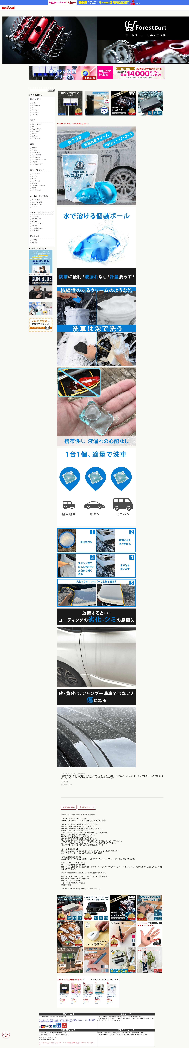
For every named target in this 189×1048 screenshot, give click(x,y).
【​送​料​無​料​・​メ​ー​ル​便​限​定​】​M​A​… (99, 996)
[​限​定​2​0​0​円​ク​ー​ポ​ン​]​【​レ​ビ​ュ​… (64, 996)
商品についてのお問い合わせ (71, 814)
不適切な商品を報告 (89, 814)
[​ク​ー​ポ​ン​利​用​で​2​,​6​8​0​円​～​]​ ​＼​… (87, 996)
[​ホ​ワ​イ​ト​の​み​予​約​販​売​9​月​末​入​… (111, 996)
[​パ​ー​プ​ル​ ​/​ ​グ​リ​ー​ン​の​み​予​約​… (75, 996)
